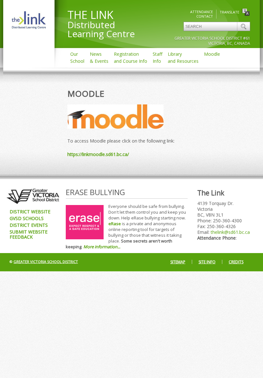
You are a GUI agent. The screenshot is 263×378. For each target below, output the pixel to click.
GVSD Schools (27, 218)
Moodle (212, 54)
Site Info (207, 262)
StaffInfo (157, 57)
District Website (30, 212)
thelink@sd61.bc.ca (230, 232)
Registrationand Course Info (130, 57)
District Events (29, 225)
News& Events (99, 57)
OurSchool (77, 57)
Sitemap (177, 262)
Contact (204, 16)
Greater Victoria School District (45, 261)
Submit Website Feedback (28, 234)
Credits (236, 262)
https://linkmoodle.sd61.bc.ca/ (98, 154)
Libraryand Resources (183, 57)
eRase (114, 223)
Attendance (201, 11)
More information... (101, 247)
